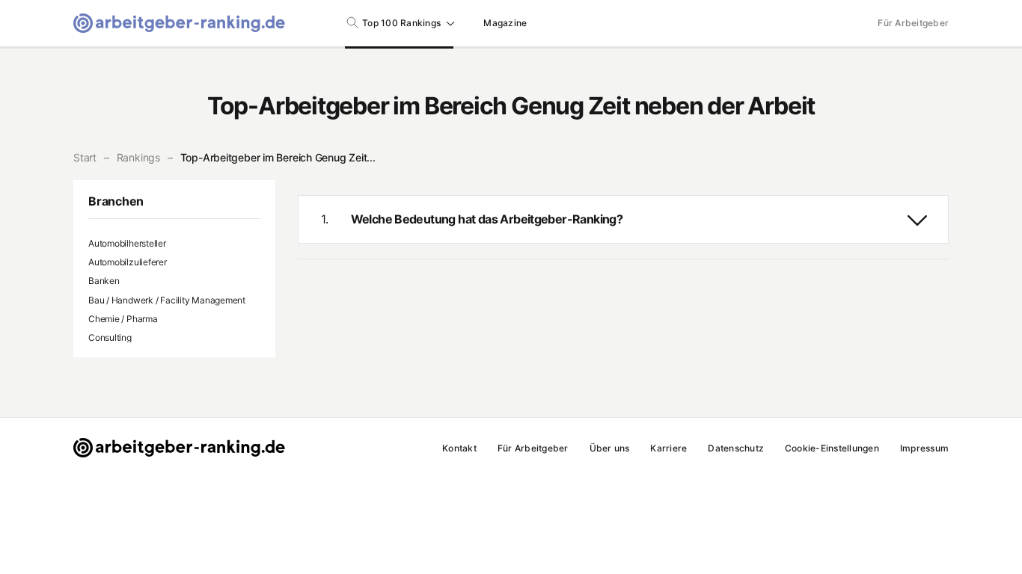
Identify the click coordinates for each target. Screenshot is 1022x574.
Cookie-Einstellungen (832, 448)
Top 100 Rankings (401, 22)
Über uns (610, 448)
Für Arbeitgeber (913, 22)
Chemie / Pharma (123, 318)
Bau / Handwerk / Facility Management (166, 300)
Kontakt (459, 448)
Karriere (668, 448)
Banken (104, 280)
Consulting (110, 337)
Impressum (924, 448)
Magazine (505, 22)
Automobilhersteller (127, 243)
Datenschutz (736, 448)
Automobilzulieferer (127, 262)
